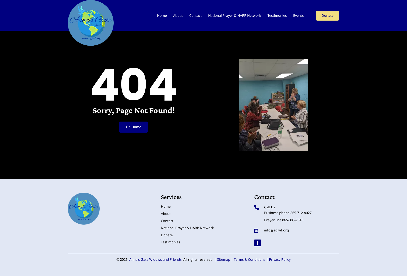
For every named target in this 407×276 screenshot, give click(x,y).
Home (162, 15)
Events (298, 15)
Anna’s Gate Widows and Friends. (156, 259)
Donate (327, 15)
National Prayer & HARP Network (234, 15)
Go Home (133, 127)
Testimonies (277, 15)
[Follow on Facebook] (257, 243)
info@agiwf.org (276, 230)
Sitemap (223, 259)
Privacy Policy (280, 259)
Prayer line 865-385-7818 (283, 220)
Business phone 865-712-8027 (288, 212)
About (178, 15)
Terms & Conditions (249, 259)
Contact (195, 15)
